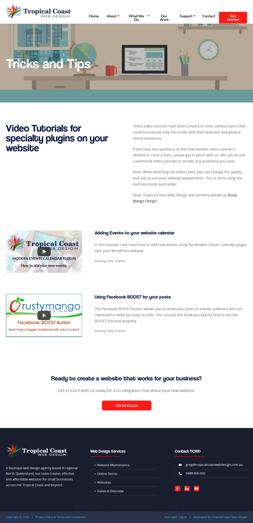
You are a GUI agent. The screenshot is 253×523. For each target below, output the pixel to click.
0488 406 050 (195, 473)
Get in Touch (127, 405)
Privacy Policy (140, 507)
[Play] (44, 251)
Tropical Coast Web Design (229, 517)
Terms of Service (162, 507)
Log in (183, 517)
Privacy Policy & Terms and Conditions (60, 517)
